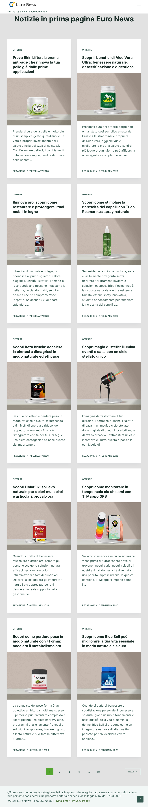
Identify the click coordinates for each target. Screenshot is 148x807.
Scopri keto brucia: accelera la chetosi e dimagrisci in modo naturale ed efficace (37, 352)
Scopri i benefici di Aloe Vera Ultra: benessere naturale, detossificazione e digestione (108, 62)
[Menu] (139, 6)
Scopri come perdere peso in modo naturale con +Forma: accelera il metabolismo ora (38, 641)
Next (131, 771)
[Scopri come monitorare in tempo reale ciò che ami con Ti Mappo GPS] (109, 526)
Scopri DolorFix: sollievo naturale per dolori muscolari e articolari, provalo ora (38, 492)
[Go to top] (140, 799)
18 (98, 771)
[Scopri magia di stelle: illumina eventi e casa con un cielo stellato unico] (109, 386)
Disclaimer (63, 801)
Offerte (17, 49)
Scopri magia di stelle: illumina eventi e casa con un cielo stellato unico (108, 352)
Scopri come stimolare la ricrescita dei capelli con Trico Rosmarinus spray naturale (108, 207)
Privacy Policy (81, 801)
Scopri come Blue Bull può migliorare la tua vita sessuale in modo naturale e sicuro (108, 641)
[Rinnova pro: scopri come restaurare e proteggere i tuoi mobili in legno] (39, 241)
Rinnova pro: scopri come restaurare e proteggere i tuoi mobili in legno (38, 207)
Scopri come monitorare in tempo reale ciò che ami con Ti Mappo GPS (106, 492)
